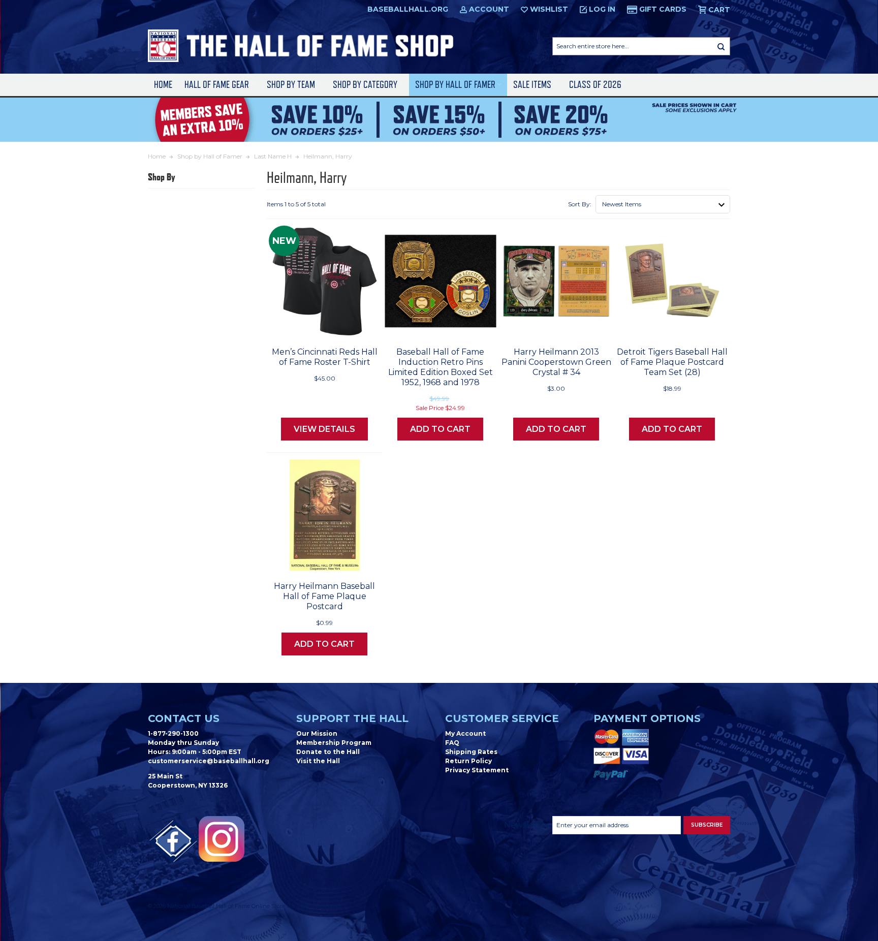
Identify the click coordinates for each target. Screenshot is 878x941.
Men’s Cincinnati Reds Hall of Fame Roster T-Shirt (325, 357)
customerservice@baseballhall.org (208, 761)
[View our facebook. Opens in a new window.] (173, 841)
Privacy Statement (477, 770)
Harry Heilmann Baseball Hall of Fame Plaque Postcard (324, 596)
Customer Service (502, 718)
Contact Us (184, 718)
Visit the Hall (318, 761)
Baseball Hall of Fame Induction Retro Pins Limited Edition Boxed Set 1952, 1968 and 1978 (440, 367)
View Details (324, 429)
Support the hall (352, 718)
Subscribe (707, 825)
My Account (465, 733)
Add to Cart (440, 429)
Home (163, 84)
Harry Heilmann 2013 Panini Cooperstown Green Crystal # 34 (556, 362)
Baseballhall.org (407, 9)
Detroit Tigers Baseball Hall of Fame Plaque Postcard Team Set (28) (672, 362)
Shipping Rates (471, 752)
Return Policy (468, 761)
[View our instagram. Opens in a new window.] (221, 839)
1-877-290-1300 (173, 733)
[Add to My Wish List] (352, 326)
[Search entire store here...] (721, 46)
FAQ (452, 742)
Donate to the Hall (328, 752)
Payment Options (647, 718)
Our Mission (316, 733)
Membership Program (333, 742)
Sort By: (579, 204)
